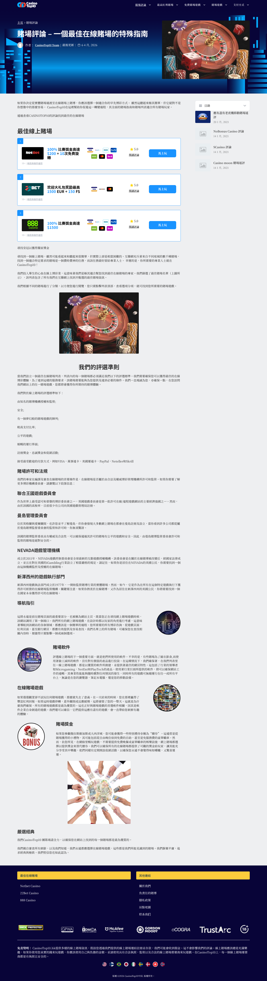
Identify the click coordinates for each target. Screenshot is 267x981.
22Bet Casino (29, 893)
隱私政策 (145, 900)
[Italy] (133, 964)
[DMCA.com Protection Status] (31, 927)
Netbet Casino (30, 886)
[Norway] (162, 964)
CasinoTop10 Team (47, 45)
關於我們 (145, 886)
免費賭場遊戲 (192, 5)
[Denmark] (148, 964)
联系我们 (145, 914)
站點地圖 (145, 907)
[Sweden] (141, 964)
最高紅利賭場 (165, 5)
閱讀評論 (134, 155)
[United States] (104, 964)
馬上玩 (162, 153)
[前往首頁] (27, 5)
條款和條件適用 (35, 163)
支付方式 (238, 5)
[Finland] (112, 964)
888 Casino (28, 900)
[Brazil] (119, 964)
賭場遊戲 (217, 5)
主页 (20, 23)
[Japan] (126, 964)
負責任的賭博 (148, 893)
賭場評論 (140, 5)
